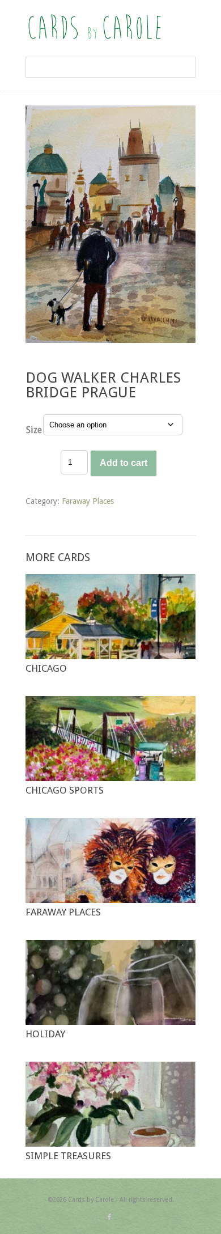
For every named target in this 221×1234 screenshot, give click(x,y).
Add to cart (123, 463)
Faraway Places (88, 501)
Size (34, 430)
